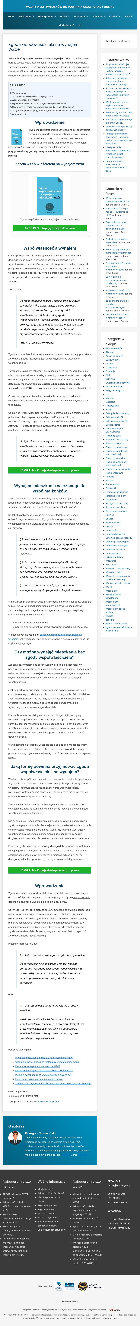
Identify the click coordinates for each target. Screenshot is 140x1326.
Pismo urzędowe (114, 472)
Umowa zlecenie (114, 553)
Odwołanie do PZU (115, 417)
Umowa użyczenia (115, 549)
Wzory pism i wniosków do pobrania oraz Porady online (70, 6)
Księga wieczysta (115, 390)
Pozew (109, 480)
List (107, 394)
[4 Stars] (16, 1096)
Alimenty (110, 352)
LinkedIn (66, 1154)
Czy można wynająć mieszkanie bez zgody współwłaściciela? (43, 107)
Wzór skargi (112, 590)
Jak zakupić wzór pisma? (51, 1193)
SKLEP (10, 16)
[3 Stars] (14, 1096)
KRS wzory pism (114, 386)
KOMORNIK (80, 16)
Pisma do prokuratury (117, 439)
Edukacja (110, 371)
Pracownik (111, 488)
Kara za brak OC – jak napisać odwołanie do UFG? (117, 211)
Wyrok (109, 587)
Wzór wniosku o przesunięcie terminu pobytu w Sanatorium (17, 1218)
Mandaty (110, 398)
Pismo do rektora (115, 443)
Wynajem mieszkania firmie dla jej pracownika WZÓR (44, 1057)
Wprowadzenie (19, 93)
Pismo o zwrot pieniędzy (118, 469)
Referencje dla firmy (116, 495)
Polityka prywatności (48, 1217)
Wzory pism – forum (13, 1255)
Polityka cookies (46, 1213)
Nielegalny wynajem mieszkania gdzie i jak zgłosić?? (44, 1070)
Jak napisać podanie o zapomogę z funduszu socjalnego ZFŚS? (84, 1210)
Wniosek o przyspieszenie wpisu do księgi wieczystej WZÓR (86, 1198)
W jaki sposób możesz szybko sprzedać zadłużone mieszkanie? (118, 105)
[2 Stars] (12, 1096)
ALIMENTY (114, 16)
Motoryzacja (112, 405)
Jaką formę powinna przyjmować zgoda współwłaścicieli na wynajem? (47, 110)
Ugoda (109, 526)
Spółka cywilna (113, 522)
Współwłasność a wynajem (25, 100)
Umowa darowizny (115, 534)
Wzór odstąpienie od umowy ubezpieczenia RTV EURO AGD (17, 1230)
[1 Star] (9, 1096)
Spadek (109, 518)
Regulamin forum (46, 1209)
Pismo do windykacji (116, 458)
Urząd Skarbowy (114, 557)
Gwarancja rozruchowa (118, 382)
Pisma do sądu (113, 435)
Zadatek (110, 616)
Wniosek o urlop (114, 572)
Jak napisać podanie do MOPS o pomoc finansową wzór (16, 1206)
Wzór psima (25, 16)
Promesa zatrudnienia (117, 492)
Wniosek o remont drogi (118, 568)
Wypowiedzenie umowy (118, 583)
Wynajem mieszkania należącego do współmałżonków (39, 103)
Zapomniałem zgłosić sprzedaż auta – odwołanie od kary (117, 225)
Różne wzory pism (115, 507)
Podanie (110, 476)
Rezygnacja (112, 499)
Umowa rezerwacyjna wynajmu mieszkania (39, 1079)
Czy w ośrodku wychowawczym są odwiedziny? (116, 280)
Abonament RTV (114, 348)
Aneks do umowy (115, 356)
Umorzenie (111, 530)
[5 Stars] (18, 1096)
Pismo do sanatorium (117, 447)
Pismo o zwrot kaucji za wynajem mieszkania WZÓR (43, 1075)
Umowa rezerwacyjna (117, 545)
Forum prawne (45, 16)
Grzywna (110, 379)
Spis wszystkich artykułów (51, 1229)
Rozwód (110, 514)
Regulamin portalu (47, 1205)
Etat (108, 375)
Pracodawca (112, 484)
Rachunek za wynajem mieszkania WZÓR (37, 1066)
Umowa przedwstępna (117, 541)
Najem (41, 1101)
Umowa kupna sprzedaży (119, 537)
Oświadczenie (113, 424)
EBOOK (129, 16)
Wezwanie (111, 560)
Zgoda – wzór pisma (116, 623)
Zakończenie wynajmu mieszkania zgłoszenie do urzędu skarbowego (53, 1083)
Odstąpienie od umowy (118, 413)
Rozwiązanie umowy (116, 511)
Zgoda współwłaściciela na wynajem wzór (34, 96)
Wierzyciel (111, 564)
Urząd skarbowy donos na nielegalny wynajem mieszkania (47, 1062)
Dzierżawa (111, 367)
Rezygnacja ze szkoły (117, 503)
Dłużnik (109, 363)
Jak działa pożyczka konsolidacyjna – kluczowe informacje (116, 81)
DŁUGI (63, 16)
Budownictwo (113, 359)
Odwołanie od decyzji (117, 421)
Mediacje (110, 401)
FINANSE (97, 16)
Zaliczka (110, 619)
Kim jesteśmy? (66, 25)
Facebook (83, 1154)
